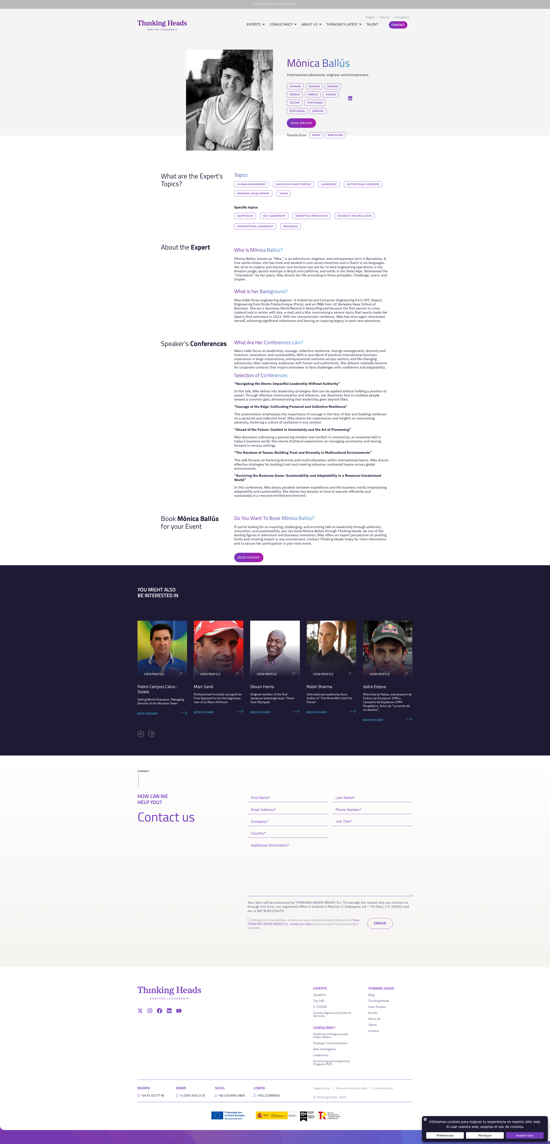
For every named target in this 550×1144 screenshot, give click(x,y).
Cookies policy (383, 1088)
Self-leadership (274, 215)
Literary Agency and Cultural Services (332, 1014)
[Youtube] (179, 1010)
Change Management (251, 184)
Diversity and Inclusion (355, 215)
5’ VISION (320, 1007)
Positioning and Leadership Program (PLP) (331, 1062)
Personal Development (253, 193)
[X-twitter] (140, 1010)
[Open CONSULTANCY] (295, 24)
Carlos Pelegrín (400, 686)
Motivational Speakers (363, 184)
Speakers (319, 995)
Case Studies (377, 1007)
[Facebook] (159, 1010)
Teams (283, 193)
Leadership (329, 184)
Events (372, 1013)
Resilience (290, 226)
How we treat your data (351, 1088)
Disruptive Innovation (311, 215)
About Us (374, 1019)
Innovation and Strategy (293, 184)
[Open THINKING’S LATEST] (360, 24)
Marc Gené (171, 686)
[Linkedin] (169, 1010)
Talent (372, 1025)
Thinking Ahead (378, 1001)
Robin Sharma (287, 686)
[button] (141, 734)
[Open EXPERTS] (263, 24)
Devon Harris (229, 686)
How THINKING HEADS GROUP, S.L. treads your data (303, 922)
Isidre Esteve (341, 686)
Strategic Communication (330, 1043)
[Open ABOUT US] (320, 24)
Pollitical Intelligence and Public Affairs (330, 1035)
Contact (373, 1031)
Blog (371, 995)
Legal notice (321, 1088)
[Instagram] (150, 1010)
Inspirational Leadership (255, 226)
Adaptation (245, 215)
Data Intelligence (324, 1049)
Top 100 (318, 1001)
